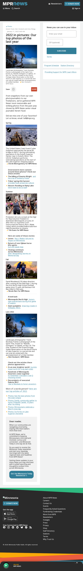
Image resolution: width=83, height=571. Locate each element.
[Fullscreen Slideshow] (9, 130)
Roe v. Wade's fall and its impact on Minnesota (21, 239)
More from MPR (49, 514)
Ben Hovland (19, 29)
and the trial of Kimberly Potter (22, 177)
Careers (46, 500)
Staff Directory (48, 531)
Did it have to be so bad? (17, 187)
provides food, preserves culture (21, 183)
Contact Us (47, 503)
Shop (45, 528)
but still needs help (15, 247)
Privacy (46, 525)
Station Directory (67, 65)
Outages (46, 520)
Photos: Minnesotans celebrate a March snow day (21, 408)
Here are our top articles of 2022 (21, 390)
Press (45, 522)
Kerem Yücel (10, 29)
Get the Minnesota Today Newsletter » (21, 474)
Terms (49, 57)
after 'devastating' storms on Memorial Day (19, 254)
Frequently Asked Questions (54, 509)
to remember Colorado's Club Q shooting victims (20, 376)
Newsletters (48, 517)
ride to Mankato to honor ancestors (22, 384)
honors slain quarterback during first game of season (22, 301)
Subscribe (61, 51)
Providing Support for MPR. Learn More (60, 72)
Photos (9, 26)
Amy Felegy (31, 29)
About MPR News (50, 498)
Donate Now (72, 3)
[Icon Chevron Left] (8, 140)
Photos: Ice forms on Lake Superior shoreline (18, 413)
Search (17, 8)
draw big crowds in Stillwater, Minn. (22, 307)
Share (34, 89)
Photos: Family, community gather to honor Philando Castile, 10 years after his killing (22, 402)
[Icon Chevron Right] (34, 140)
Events (45, 506)
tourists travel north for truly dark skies (22, 368)
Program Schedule (51, 65)
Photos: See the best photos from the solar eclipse (21, 397)
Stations (46, 534)
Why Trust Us (48, 539)
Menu (7, 8)
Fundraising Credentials (52, 511)
